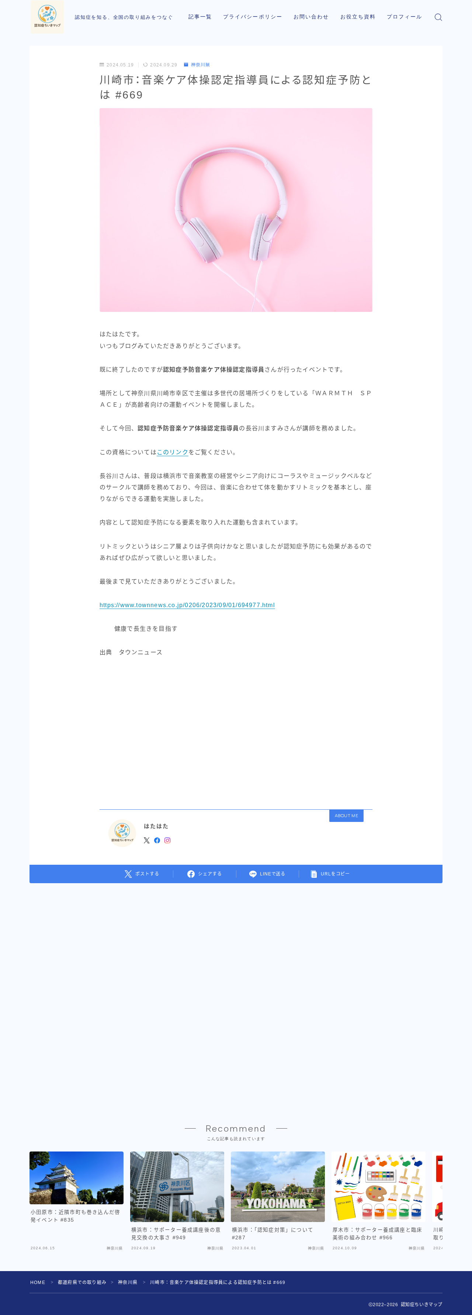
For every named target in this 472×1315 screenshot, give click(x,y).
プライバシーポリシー (252, 17)
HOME (37, 1282)
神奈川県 (200, 65)
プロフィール (405, 17)
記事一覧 (200, 17)
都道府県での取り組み (82, 1282)
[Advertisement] (236, 731)
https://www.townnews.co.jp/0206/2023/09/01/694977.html (187, 605)
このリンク (172, 452)
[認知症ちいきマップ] (47, 17)
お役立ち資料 (358, 17)
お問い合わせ (311, 17)
